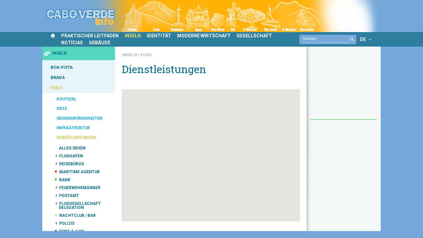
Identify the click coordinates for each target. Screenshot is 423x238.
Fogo (146, 54)
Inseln (130, 54)
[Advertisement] (344, 86)
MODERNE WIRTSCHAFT (204, 35)
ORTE (62, 108)
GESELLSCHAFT (254, 35)
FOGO (56, 87)
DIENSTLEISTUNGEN (76, 137)
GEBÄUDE (99, 42)
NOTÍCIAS (72, 42)
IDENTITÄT (159, 35)
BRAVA (58, 77)
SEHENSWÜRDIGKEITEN (79, 118)
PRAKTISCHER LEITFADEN (90, 35)
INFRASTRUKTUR (73, 128)
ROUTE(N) (66, 99)
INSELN (133, 35)
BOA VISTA (62, 67)
